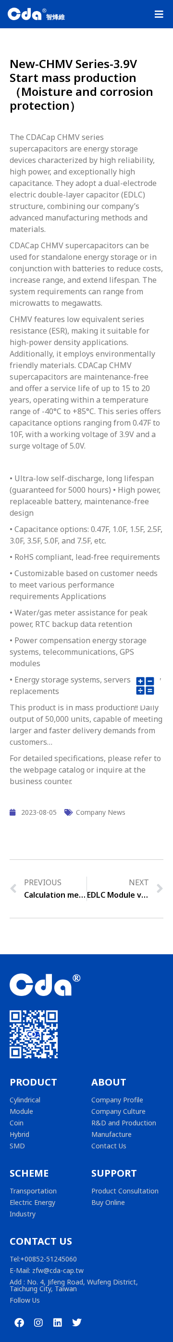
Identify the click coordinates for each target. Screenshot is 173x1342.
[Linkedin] (57, 1322)
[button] (159, 14)
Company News (100, 812)
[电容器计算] (145, 688)
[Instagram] (38, 1322)
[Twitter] (76, 1322)
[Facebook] (19, 1322)
